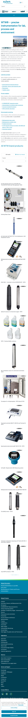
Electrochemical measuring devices (10, 84)
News (2, 682)
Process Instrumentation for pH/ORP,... (10, 585)
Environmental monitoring (7, 644)
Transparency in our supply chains (8, 663)
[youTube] (7, 694)
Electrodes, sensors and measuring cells (11, 86)
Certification (4, 677)
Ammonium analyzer (7, 129)
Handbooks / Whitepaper (6, 672)
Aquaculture (4, 640)
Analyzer (3, 601)
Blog (2, 684)
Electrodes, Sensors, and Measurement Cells (11, 603)
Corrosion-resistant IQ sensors (9, 107)
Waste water (4, 645)
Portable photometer (7, 123)
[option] (5, 12)
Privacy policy (20, 704)
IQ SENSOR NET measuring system (10, 103)
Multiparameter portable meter (9, 122)
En (21, 2)
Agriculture (3, 638)
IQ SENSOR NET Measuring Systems (9, 607)
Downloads (3, 670)
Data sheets (3, 587)
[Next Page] (19, 575)
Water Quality (4, 626)
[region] (14, 708)
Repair (2, 675)
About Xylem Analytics (6, 658)
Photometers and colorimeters (8, 614)
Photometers (5, 88)
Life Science (4, 649)
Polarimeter (3, 615)
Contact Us (3, 679)
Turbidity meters (6, 90)
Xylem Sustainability (5, 659)
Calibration (3, 673)
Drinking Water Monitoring (7, 628)
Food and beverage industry (7, 647)
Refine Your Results (21, 154)
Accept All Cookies (14, 715)
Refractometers (4, 619)
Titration (3, 621)
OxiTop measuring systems (7, 608)
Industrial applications (6, 651)
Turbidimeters (4, 623)
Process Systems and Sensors (8, 617)
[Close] (26, 700)
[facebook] (11, 694)
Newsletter (3, 681)
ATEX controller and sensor (8, 108)
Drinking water (4, 642)
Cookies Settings (14, 707)
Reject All (14, 711)
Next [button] (27, 12)
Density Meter (4, 630)
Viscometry (3, 624)
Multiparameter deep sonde (8, 120)
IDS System (3, 605)
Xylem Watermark (5, 661)
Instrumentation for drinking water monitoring (12, 105)
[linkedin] (2, 694)
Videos (2, 686)
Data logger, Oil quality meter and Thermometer (11, 632)
